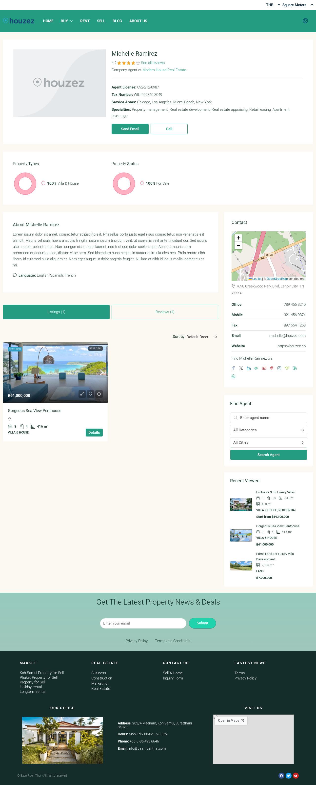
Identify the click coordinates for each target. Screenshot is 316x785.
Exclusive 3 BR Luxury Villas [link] (275, 492)
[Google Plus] (257, 368)
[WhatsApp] (234, 376)
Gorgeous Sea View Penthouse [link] (34, 410)
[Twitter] (242, 368)
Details (94, 432)
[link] (55, 372)
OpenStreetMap (277, 278)
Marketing (99, 683)
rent (85, 21)
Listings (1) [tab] (56, 312)
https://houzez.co (292, 346)
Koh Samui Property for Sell (42, 673)
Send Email (130, 129)
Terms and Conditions (172, 641)
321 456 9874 (295, 315)
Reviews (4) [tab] (165, 312)
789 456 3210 (295, 304)
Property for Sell (32, 682)
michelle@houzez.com (287, 335)
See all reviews (153, 63)
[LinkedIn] (250, 368)
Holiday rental (31, 687)
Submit (202, 623)
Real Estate (100, 688)
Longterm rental (32, 691)
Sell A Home (173, 673)
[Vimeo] (288, 368)
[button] (238, 238)
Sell (101, 21)
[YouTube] (265, 368)
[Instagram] (280, 368)
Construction (101, 678)
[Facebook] (234, 368)
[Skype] (295, 368)
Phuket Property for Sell (39, 677)
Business (98, 673)
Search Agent (268, 455)
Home (48, 21)
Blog (117, 21)
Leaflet (256, 278)
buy (64, 21)
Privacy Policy (137, 641)
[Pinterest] (273, 368)
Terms (240, 673)
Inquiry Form (173, 678)
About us (138, 21)
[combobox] (202, 337)
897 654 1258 (295, 325)
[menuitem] (305, 21)
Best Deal (95, 348)
